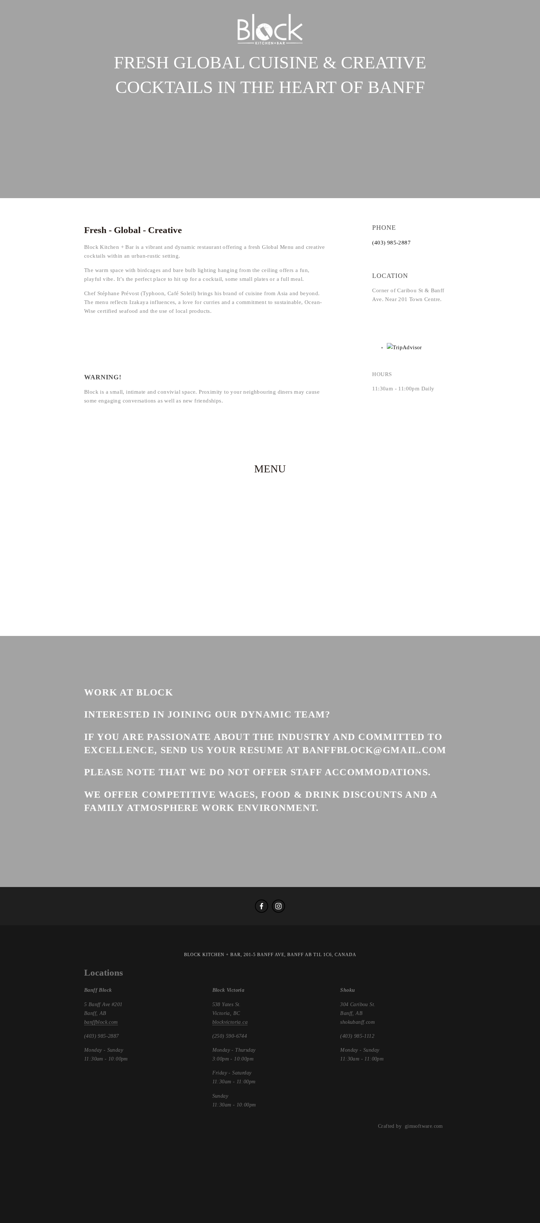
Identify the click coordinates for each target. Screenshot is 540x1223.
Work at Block (158, 55)
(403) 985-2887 (391, 243)
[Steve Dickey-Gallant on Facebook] (261, 906)
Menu (110, 55)
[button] (315, 331)
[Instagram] (278, 906)
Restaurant (68, 55)
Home (25, 55)
